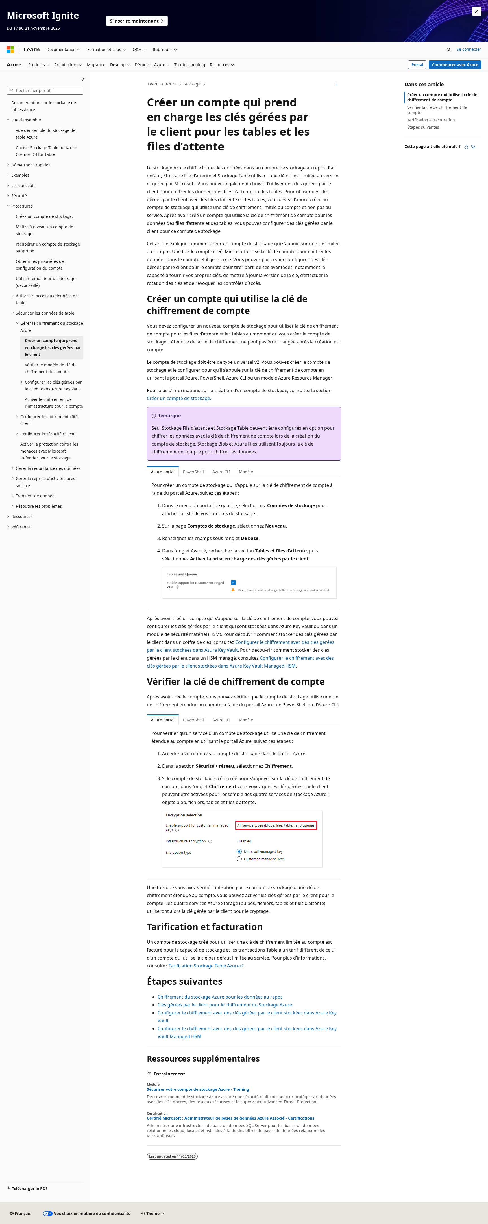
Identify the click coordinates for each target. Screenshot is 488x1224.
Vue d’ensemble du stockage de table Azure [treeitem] (45, 134)
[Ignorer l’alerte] (476, 11)
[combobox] (45, 90)
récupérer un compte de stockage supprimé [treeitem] (48, 247)
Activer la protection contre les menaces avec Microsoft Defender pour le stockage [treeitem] (49, 451)
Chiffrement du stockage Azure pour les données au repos (220, 997)
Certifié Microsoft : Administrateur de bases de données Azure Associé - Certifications (230, 1118)
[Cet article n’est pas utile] (473, 146)
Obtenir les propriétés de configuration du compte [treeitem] (40, 265)
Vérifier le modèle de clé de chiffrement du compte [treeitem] (51, 368)
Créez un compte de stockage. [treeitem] (44, 216)
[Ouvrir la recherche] (448, 49)
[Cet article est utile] (466, 146)
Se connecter (469, 49)
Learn (153, 84)
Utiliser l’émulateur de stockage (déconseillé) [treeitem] (45, 282)
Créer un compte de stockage (178, 398)
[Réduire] (83, 79)
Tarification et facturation (431, 119)
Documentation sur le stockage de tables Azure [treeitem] (43, 106)
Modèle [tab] (246, 471)
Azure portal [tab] (163, 471)
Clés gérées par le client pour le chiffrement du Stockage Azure (225, 1005)
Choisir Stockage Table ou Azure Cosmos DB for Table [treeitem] (46, 151)
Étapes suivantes (423, 127)
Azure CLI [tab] (221, 471)
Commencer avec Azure (455, 64)
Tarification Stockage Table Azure (204, 966)
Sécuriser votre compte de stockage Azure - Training (198, 1089)
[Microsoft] (10, 49)
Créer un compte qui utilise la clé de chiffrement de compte (442, 97)
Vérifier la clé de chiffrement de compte (437, 110)
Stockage (192, 84)
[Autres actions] (336, 84)
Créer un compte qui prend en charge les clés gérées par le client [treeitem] (53, 347)
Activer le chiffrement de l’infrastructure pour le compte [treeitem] (54, 403)
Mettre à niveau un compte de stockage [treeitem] (44, 230)
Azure (171, 84)
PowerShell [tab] (193, 471)
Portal (417, 64)
